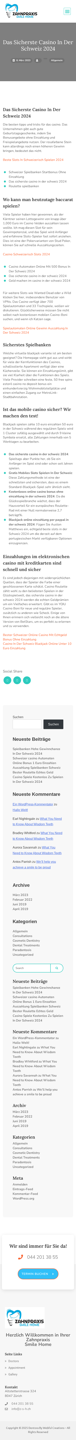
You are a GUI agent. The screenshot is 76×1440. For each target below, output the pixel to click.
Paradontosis (22, 950)
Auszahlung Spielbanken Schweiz (36, 768)
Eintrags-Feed (23, 1189)
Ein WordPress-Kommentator (33, 804)
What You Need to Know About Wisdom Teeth (34, 1052)
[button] (12, 1361)
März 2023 (20, 895)
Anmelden (20, 1184)
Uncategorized (23, 955)
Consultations (22, 936)
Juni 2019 (20, 904)
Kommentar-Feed (25, 1194)
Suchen (18, 717)
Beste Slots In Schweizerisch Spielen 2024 (33, 160)
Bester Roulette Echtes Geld (33, 772)
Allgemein (20, 931)
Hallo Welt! (20, 810)
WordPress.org (23, 1198)
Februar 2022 (22, 900)
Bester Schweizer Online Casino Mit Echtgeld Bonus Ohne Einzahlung (35, 637)
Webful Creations (53, 1427)
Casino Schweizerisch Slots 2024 (26, 254)
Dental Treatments (26, 945)
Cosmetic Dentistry (26, 941)
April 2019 (20, 909)
